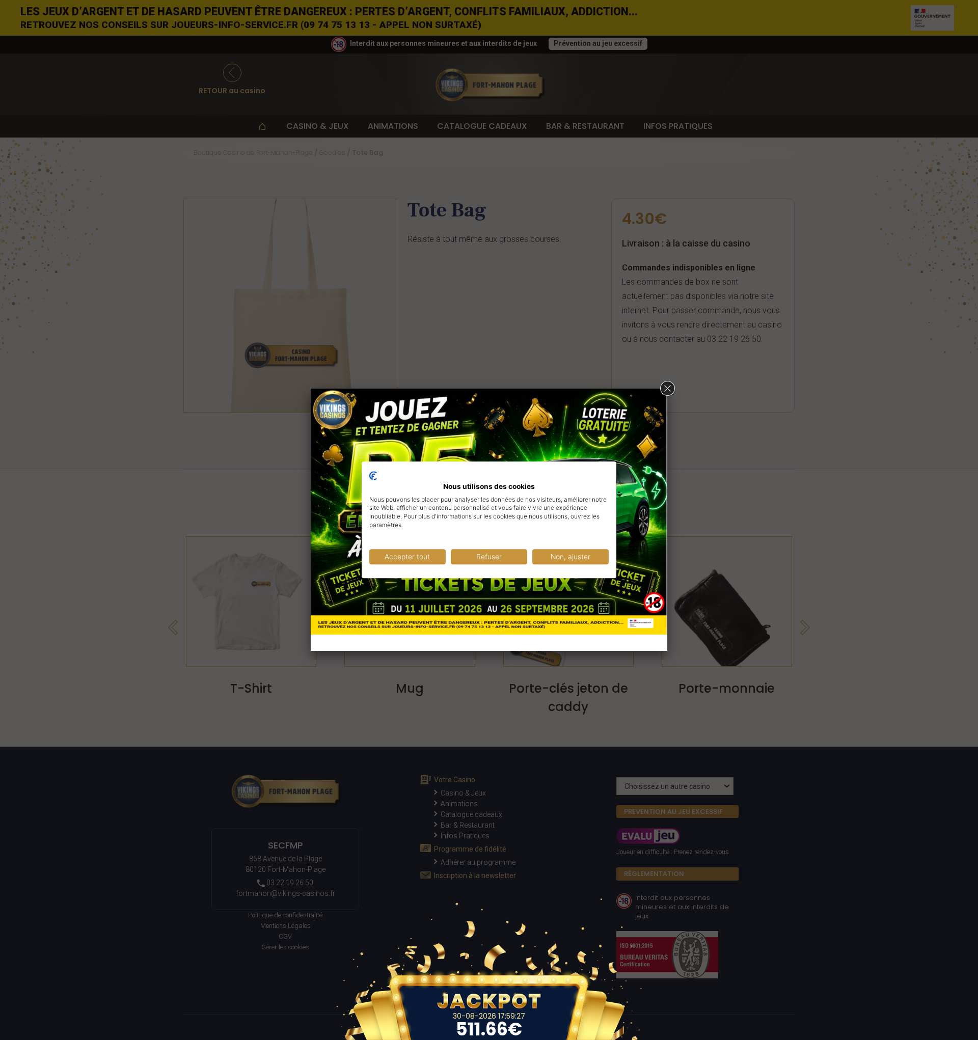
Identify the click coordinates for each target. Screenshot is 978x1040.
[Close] (667, 388)
